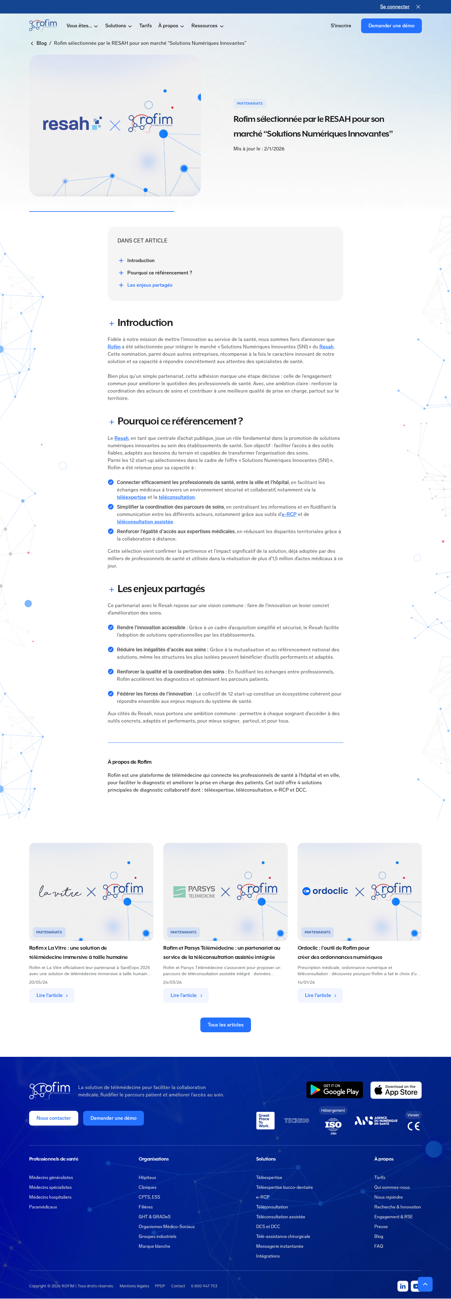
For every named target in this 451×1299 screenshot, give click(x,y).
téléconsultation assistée (145, 522)
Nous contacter (54, 1118)
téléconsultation (177, 497)
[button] (82, 26)
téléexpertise (131, 497)
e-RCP (289, 514)
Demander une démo (391, 26)
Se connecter (395, 7)
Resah (326, 347)
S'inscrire (341, 26)
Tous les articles (226, 1025)
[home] (43, 25)
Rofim (114, 347)
